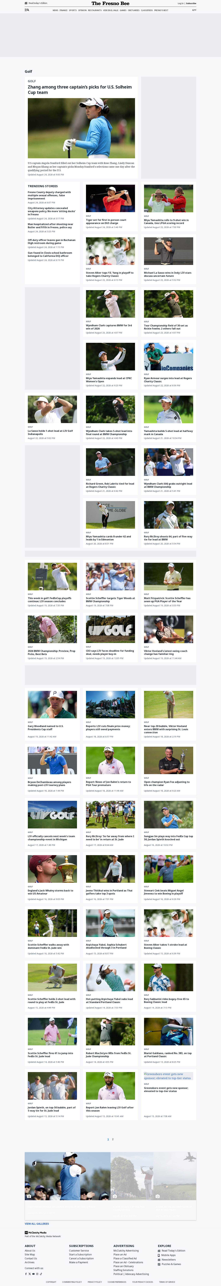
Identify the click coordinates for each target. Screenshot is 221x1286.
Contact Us (31, 1258)
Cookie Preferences (117, 1282)
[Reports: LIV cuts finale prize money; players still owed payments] (110, 704)
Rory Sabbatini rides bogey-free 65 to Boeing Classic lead (166, 1000)
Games (123, 10)
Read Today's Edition (173, 1250)
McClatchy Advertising (126, 1250)
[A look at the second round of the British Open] (174, 1176)
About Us (30, 1250)
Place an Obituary (124, 1266)
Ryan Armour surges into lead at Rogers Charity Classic (168, 380)
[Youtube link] (33, 1274)
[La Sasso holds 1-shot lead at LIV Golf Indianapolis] (52, 409)
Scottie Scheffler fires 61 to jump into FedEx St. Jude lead (50, 1055)
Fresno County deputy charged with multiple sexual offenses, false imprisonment (49, 195)
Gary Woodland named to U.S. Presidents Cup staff (45, 727)
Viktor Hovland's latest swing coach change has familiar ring (165, 652)
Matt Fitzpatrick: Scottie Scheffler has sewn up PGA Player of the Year (167, 599)
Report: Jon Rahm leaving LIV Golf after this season (110, 1109)
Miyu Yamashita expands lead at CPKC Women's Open (109, 380)
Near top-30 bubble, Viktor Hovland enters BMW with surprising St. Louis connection (166, 729)
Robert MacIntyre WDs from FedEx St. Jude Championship (108, 1055)
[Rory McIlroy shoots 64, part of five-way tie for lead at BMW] (168, 515)
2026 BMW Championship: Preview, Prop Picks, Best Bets (51, 652)
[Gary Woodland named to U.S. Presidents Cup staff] (52, 704)
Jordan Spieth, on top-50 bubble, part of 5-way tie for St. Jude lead (52, 1109)
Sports (73, 10)
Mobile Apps (168, 1255)
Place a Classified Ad (125, 1258)
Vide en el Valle (110, 10)
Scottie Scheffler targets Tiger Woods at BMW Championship (110, 599)
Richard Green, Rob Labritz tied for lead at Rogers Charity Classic (110, 485)
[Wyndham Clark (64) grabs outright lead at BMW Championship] (168, 462)
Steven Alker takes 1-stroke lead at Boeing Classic (165, 946)
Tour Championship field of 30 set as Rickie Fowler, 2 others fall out (166, 327)
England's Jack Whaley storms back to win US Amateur (50, 892)
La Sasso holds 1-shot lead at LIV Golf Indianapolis (50, 432)
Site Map (30, 1254)
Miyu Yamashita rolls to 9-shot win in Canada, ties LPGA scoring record (166, 221)
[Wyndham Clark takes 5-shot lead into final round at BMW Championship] (110, 409)
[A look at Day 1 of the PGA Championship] (131, 1176)
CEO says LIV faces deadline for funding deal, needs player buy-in (110, 652)
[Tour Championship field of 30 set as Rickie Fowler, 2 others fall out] (168, 304)
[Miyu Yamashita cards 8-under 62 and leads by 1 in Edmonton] (110, 515)
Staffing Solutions (124, 1270)
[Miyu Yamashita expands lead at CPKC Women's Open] (110, 356)
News (55, 10)
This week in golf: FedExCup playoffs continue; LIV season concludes (49, 599)
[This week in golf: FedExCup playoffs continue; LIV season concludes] (52, 576)
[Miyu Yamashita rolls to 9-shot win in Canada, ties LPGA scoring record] (168, 198)
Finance (64, 10)
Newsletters (169, 1259)
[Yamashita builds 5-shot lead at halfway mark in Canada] (168, 409)
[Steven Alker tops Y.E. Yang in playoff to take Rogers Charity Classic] (110, 251)
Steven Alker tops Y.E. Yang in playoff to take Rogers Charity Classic (110, 274)
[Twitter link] (30, 1274)
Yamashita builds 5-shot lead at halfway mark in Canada (168, 432)
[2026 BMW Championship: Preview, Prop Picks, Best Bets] (52, 629)
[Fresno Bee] (110, 3)
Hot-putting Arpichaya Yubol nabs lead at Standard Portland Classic (109, 1000)
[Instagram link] (37, 1274)
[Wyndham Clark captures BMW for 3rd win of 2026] (110, 304)
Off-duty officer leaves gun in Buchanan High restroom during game (51, 241)
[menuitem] (27, 10)
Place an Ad (120, 1254)
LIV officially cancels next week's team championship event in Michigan (51, 838)
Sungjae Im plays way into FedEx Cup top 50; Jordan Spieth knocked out (168, 838)
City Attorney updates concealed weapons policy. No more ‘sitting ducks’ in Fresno (51, 211)
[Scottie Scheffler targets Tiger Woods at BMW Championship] (110, 576)
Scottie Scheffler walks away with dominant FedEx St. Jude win (48, 946)
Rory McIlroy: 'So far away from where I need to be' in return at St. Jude (110, 838)
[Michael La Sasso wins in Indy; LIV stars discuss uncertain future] (168, 251)
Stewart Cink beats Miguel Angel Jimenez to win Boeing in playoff (164, 892)
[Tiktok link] (41, 1274)
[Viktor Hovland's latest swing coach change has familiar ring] (168, 629)
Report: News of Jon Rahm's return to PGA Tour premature (108, 783)
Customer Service (79, 1250)
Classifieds (147, 10)
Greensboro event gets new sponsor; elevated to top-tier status (166, 1089)
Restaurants (95, 10)
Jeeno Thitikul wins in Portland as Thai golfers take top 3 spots (109, 892)
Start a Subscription (80, 1254)
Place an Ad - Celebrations (128, 1262)
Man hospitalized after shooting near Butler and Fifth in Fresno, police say (50, 225)
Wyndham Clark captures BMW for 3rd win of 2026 (109, 327)
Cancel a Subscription (81, 1258)
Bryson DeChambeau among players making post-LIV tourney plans (49, 783)
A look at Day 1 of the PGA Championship (129, 1208)
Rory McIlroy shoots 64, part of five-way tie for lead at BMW (168, 538)
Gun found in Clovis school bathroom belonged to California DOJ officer (50, 254)
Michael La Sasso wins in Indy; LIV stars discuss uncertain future (167, 274)
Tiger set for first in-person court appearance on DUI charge (106, 221)
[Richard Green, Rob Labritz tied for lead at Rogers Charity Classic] (110, 462)
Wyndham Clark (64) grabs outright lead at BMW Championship (168, 485)
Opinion (82, 10)
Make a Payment (78, 1262)
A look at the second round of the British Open (174, 1208)
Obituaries (134, 10)
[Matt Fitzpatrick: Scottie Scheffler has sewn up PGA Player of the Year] (168, 576)
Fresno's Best (161, 10)
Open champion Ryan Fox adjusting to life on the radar (167, 783)
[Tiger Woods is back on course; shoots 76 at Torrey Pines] (67, 1176)
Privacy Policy (95, 1282)
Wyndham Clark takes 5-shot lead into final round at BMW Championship (109, 432)
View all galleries (37, 1224)
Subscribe (191, 3)
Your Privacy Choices (142, 1282)
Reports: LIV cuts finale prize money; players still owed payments (108, 727)
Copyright (51, 1282)
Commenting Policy (72, 1282)
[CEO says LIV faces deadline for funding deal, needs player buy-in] (110, 629)
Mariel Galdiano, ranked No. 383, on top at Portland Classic (168, 1055)
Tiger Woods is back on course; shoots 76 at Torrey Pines (61, 1206)
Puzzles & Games (171, 1264)
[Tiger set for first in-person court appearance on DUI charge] (110, 198)
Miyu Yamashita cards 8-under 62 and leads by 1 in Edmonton (108, 538)
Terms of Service (167, 1282)
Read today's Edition (38, 3)
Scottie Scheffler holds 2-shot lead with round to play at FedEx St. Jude (51, 1000)
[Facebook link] (26, 1274)
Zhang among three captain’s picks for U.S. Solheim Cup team (80, 89)
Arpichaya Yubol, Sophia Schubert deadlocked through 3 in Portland (106, 946)
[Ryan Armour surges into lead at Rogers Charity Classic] (168, 356)
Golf (32, 81)
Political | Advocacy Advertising (131, 1274)
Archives (29, 1262)
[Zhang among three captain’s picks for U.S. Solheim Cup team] (81, 128)
